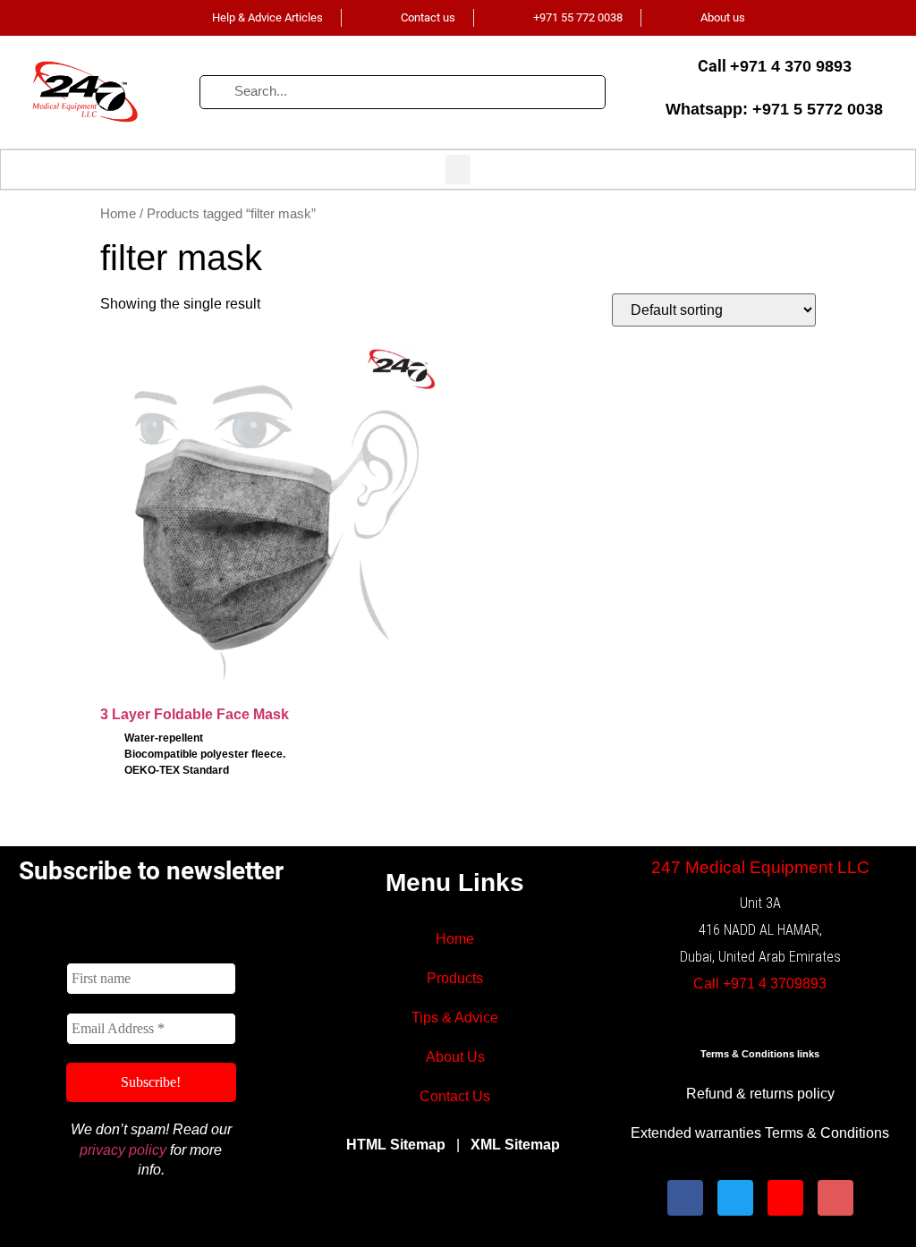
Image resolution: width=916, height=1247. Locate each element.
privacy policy (123, 1150)
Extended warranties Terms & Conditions (760, 1133)
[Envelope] (835, 1198)
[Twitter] (735, 1198)
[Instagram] (785, 1198)
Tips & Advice (454, 1017)
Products (455, 978)
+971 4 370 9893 (791, 66)
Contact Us (455, 1096)
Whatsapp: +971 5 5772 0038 (774, 109)
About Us (455, 1057)
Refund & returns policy (760, 1093)
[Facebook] (685, 1198)
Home (118, 214)
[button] (458, 169)
